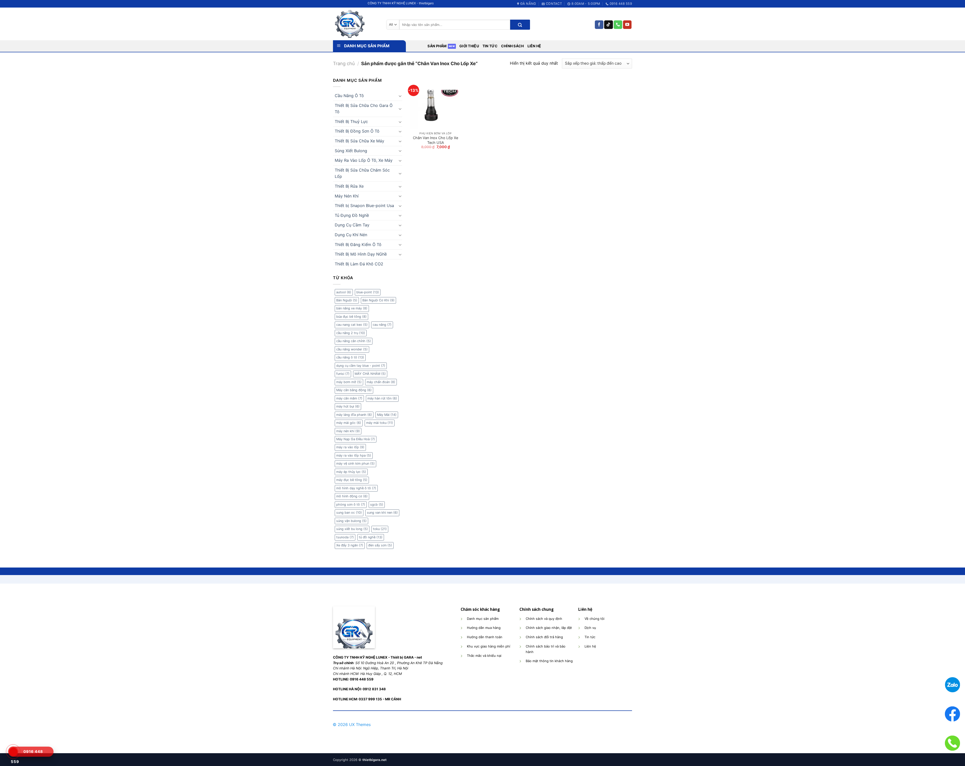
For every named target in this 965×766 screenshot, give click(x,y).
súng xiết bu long (352, 529)
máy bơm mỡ (349, 382)
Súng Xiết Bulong (351, 150)
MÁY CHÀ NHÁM (370, 374)
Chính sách (512, 46)
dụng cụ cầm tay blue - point (360, 366)
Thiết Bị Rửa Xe (349, 186)
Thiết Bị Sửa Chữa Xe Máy (359, 140)
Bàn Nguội (346, 300)
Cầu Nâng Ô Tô (349, 95)
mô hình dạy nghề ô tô (356, 488)
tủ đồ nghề (370, 537)
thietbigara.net (374, 760)
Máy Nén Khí (347, 195)
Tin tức (490, 46)
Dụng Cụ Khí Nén (351, 234)
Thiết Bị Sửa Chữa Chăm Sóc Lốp (362, 173)
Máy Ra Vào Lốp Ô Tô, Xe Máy (364, 160)
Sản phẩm (437, 46)
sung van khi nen (382, 512)
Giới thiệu (469, 46)
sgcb (376, 504)
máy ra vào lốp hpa (353, 455)
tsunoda (345, 537)
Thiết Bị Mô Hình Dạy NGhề (361, 254)
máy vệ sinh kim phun (355, 463)
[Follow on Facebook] (599, 24)
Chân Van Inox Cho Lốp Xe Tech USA (435, 140)
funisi (343, 374)
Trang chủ (344, 63)
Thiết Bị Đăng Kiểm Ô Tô (358, 244)
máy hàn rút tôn (382, 398)
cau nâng (382, 325)
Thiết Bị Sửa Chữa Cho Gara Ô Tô (364, 108)
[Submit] (520, 25)
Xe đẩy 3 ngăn (349, 545)
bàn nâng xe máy (351, 308)
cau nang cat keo (352, 325)
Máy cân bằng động (354, 390)
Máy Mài (387, 415)
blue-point (367, 292)
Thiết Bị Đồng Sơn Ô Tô (357, 131)
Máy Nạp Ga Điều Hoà (355, 439)
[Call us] (618, 24)
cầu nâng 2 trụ (350, 333)
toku (380, 529)
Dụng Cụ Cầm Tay (352, 224)
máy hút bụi (348, 406)
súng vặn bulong (351, 521)
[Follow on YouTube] (627, 24)
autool (343, 292)
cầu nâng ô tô (350, 357)
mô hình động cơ (352, 496)
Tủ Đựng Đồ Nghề (352, 215)
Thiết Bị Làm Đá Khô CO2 (359, 263)
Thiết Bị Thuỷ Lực (351, 121)
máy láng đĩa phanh (354, 415)
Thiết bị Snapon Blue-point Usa (364, 205)
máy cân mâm (349, 398)
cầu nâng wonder (352, 349)
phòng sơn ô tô (350, 504)
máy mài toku (379, 423)
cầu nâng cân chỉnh (353, 341)
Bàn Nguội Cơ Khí (378, 300)
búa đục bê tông (351, 316)
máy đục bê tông (351, 480)
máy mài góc (348, 423)
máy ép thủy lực (351, 472)
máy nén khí (348, 431)
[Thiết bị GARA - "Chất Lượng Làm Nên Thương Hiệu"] (356, 24)
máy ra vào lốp (350, 447)
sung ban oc (349, 512)
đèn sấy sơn (380, 545)
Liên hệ (534, 46)
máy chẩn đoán (381, 382)
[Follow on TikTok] (608, 24)
